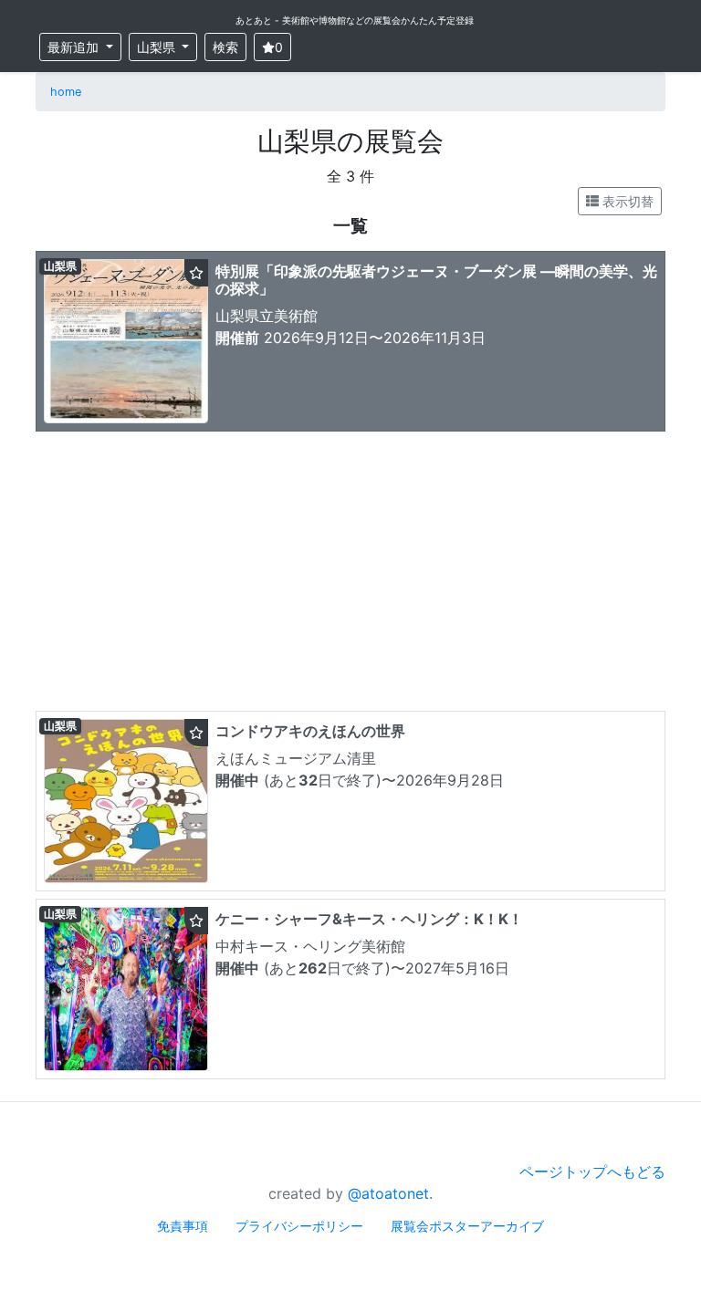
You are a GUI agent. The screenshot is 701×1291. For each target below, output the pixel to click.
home (65, 92)
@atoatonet (388, 1193)
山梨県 (158, 47)
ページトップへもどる (592, 1171)
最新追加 (74, 47)
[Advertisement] (350, 575)
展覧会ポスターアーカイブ (467, 1226)
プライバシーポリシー (299, 1226)
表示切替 (626, 201)
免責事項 (182, 1226)
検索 (225, 47)
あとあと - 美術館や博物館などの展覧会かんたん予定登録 (354, 20)
